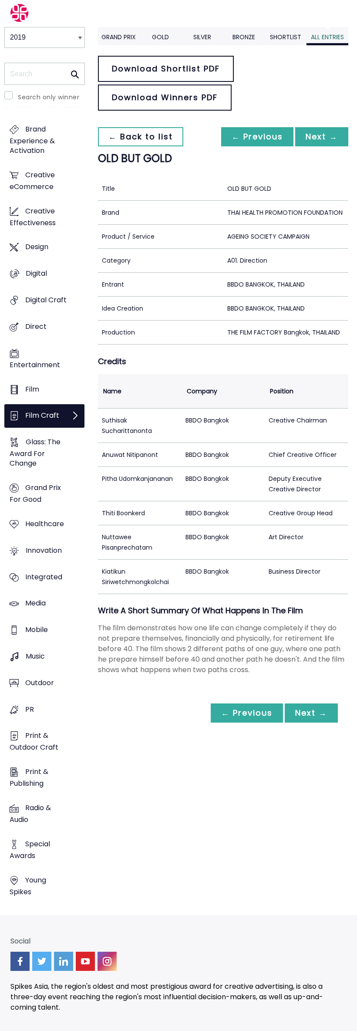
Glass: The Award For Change (35, 453)
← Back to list (140, 136)
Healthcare (44, 524)
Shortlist (285, 37)
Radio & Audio (30, 814)
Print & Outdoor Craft (34, 742)
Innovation (44, 550)
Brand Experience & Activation (32, 139)
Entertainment (35, 365)
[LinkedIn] (63, 961)
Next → (322, 136)
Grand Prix (118, 37)
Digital (36, 274)
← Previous (257, 136)
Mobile (36, 630)
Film (32, 389)
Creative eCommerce (32, 181)
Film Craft (42, 416)
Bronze (243, 37)
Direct (36, 326)
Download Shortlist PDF (166, 68)
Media (35, 603)
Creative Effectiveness (33, 217)
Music (35, 656)
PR (29, 709)
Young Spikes (28, 886)
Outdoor (39, 683)
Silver (202, 37)
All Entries (327, 37)
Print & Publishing (29, 778)
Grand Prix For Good (35, 493)
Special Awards (30, 850)
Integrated (43, 577)
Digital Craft (46, 300)
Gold (160, 37)
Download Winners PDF (165, 97)
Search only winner (48, 97)
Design (36, 247)
